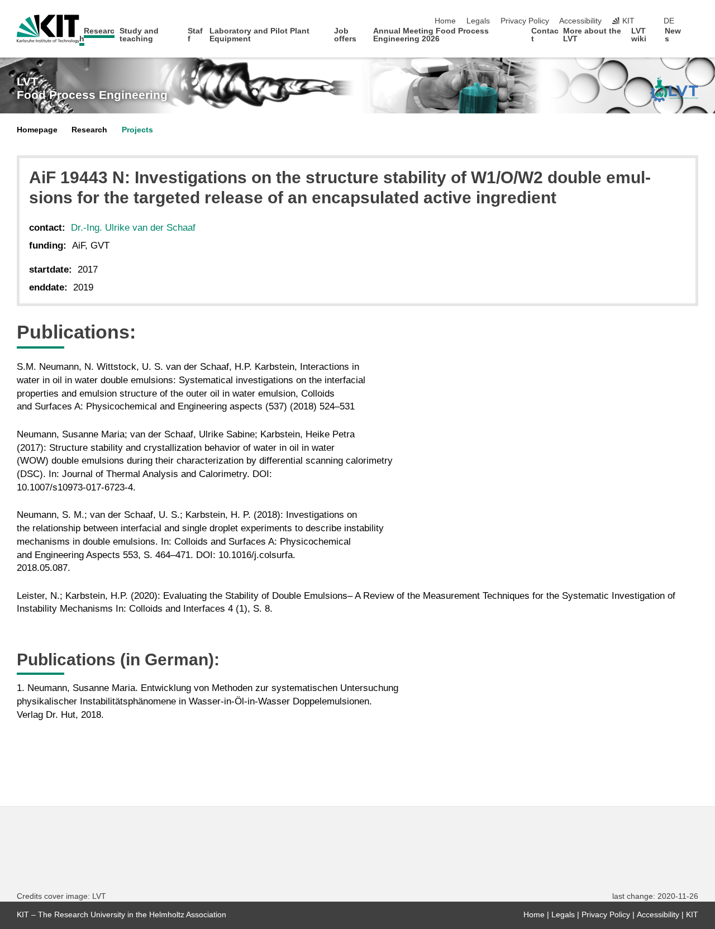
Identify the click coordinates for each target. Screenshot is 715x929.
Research (97, 35)
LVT (92, 88)
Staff (195, 35)
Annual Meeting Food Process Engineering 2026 (431, 35)
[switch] (695, 21)
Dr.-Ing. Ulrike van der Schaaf (133, 227)
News (673, 35)
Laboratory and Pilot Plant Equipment (259, 35)
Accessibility (580, 21)
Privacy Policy (524, 21)
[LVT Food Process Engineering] (674, 89)
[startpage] (695, 38)
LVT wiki (638, 35)
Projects (137, 130)
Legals (478, 21)
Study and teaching (139, 35)
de (669, 21)
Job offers (345, 35)
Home (445, 21)
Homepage (37, 130)
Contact (545, 35)
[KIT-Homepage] (48, 29)
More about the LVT (592, 35)
